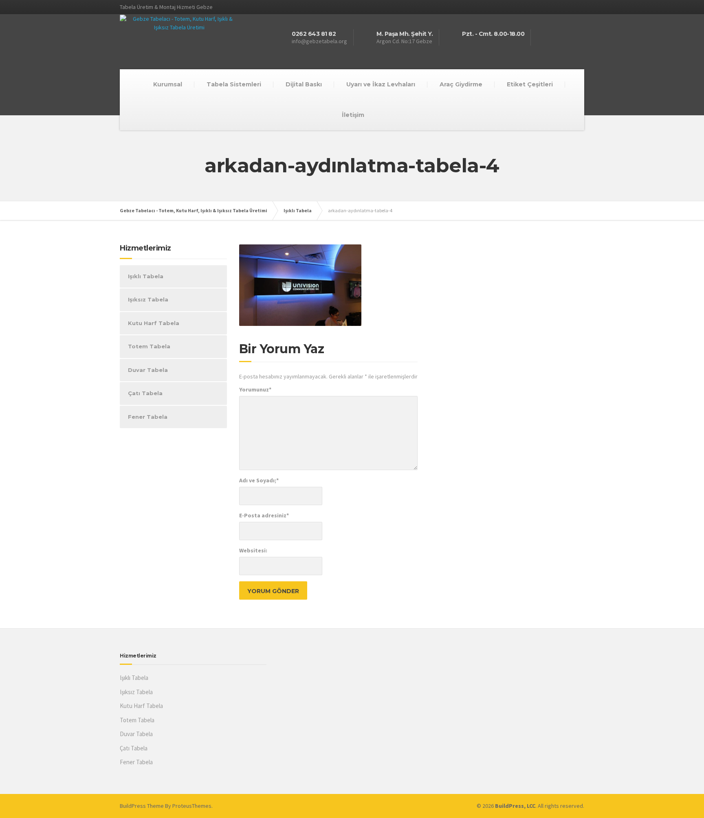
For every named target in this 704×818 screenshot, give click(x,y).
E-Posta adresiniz (264, 515)
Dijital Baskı (304, 84)
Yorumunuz (255, 389)
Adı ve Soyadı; (259, 480)
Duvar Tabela (148, 370)
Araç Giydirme (461, 84)
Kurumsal (167, 84)
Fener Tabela (147, 416)
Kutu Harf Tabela (153, 323)
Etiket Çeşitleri (530, 84)
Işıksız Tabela (148, 299)
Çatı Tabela (145, 393)
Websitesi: (253, 550)
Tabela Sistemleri (234, 84)
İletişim (353, 115)
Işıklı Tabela (145, 276)
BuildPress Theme (142, 805)
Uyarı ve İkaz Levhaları (380, 84)
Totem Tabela (149, 346)
